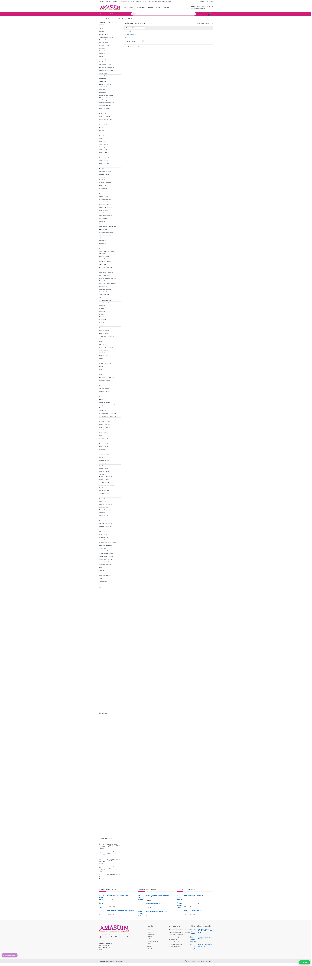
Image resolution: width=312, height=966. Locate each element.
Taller (100, 578)
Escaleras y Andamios (105, 182)
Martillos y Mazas (104, 218)
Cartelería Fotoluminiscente (106, 518)
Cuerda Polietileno (104, 155)
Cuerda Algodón (103, 141)
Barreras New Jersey (104, 510)
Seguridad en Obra (104, 490)
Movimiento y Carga (104, 383)
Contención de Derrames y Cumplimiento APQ (106, 96)
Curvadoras (102, 194)
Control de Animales (104, 108)
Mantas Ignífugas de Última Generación (179, 930)
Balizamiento (102, 501)
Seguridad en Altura (104, 488)
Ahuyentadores (103, 111)
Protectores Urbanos (104, 380)
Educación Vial (103, 532)
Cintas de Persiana (104, 430)
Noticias (150, 7)
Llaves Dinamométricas (105, 215)
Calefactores (102, 81)
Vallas (100, 567)
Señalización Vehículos (105, 562)
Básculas (101, 344)
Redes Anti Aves (103, 122)
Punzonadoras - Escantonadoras (108, 226)
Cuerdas (101, 138)
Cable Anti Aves (103, 114)
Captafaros (102, 512)
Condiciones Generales (153, 939)
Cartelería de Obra (104, 515)
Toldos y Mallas (103, 581)
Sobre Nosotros (140, 7)
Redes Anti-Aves (173, 939)
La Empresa (150, 936)
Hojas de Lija (102, 51)
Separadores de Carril (105, 564)
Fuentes (101, 366)
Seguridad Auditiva (104, 482)
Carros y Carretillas (104, 388)
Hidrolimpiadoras (104, 275)
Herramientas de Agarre (105, 199)
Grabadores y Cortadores (106, 272)
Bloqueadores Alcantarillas (106, 102)
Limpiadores (102, 319)
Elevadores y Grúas (104, 391)
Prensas (101, 224)
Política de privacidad (152, 941)
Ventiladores (102, 92)
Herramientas (103, 188)
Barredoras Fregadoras (105, 246)
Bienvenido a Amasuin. (104, 1)
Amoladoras (102, 240)
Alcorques (102, 352)
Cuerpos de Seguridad (105, 471)
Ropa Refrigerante (104, 463)
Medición (101, 341)
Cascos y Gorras (103, 468)
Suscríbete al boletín (10, 955)
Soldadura (102, 570)
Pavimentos (102, 419)
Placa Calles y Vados (104, 537)
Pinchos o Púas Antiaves (175, 942)
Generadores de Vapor (105, 270)
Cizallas (101, 191)
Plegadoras (102, 221)
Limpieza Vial (102, 322)
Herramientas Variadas (105, 204)
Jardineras (102, 369)
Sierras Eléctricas (103, 292)
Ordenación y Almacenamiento (107, 416)
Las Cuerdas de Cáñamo (175, 944)
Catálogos (158, 7)
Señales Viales (103, 548)
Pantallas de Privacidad (105, 477)
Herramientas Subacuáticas (106, 303)
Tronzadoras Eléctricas (105, 300)
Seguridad (102, 466)
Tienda (202, 1)
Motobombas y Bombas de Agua (108, 281)
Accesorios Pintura (104, 438)
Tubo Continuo (103, 180)
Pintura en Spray (103, 446)
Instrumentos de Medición (106, 347)
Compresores (102, 410)
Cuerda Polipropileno (105, 158)
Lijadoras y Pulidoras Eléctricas (107, 278)
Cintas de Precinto (104, 174)
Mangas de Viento (104, 534)
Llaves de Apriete (103, 210)
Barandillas (102, 361)
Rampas (101, 399)
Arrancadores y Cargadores (106, 336)
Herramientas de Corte (105, 202)
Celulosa (101, 317)
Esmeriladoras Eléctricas (105, 259)
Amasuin (102, 961)
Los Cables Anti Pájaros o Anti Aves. (178, 937)
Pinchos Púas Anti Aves (105, 119)
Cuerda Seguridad (104, 163)
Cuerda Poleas (103, 149)
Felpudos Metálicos (104, 421)
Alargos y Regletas (104, 333)
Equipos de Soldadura (105, 575)
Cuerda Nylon (103, 147)
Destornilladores (103, 196)
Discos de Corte (103, 136)
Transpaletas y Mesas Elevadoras (108, 405)
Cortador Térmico (104, 256)
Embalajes (102, 169)
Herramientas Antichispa (106, 232)
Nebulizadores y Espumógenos (107, 283)
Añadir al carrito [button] (142, 41)
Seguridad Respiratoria (105, 496)
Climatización (102, 78)
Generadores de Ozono (105, 267)
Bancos (101, 358)
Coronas (101, 130)
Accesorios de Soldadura (105, 573)
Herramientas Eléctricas (105, 235)
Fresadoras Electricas (105, 261)
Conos (101, 529)
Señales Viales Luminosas (106, 556)
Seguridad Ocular (104, 493)
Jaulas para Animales (104, 116)
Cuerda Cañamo (103, 144)
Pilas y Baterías (103, 339)
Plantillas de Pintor (104, 449)
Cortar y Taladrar (103, 125)
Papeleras (102, 372)
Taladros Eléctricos (104, 294)
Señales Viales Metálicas (105, 559)
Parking (101, 374)
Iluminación (102, 305)
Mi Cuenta (210, 1)
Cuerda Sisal (102, 166)
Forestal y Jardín (103, 185)
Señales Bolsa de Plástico (106, 551)
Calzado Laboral (103, 73)
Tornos (101, 297)
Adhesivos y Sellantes (105, 64)
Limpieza (101, 314)
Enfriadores (102, 89)
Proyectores (102, 311)
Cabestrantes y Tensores (105, 386)
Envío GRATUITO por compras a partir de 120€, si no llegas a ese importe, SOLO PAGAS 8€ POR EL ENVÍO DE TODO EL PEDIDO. (142, 1)
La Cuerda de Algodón (174, 946)
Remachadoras (103, 229)
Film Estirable (103, 177)
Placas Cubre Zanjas (104, 540)
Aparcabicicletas (103, 355)
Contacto (166, 7)
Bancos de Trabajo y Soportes (107, 70)
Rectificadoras (103, 286)
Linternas (101, 308)
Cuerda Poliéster (103, 152)
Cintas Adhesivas (103, 76)
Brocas (101, 127)
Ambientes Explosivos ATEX (106, 67)
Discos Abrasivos (103, 42)
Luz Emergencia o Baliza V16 (176, 934)
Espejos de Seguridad (105, 363)
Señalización (102, 499)
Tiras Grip (102, 62)
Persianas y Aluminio (104, 427)
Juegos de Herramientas (105, 207)
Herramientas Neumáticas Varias (108, 413)
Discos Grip (102, 48)
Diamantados (102, 133)
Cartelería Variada (104, 521)
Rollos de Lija (102, 59)
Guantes (101, 474)
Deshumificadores (104, 87)
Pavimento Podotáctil (104, 424)
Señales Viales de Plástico (106, 553)
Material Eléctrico (104, 330)
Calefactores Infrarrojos (105, 84)
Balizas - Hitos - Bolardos (105, 504)
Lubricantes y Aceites (105, 328)
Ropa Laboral (102, 457)
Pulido (101, 56)
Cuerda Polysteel (103, 160)
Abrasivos (101, 31)
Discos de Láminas (104, 45)
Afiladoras (102, 238)
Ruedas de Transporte (130, 31)
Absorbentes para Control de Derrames (109, 100)
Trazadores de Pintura (105, 455)
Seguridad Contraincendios (106, 485)
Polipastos (102, 397)
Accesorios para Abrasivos (106, 37)
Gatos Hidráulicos (104, 394)
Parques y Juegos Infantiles (106, 377)
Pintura (101, 435)
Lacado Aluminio (103, 432)
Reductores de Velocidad (106, 545)
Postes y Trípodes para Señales (107, 542)
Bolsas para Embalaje (105, 171)
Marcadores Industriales (105, 444)
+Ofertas (101, 29)
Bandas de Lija (103, 40)
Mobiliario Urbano (104, 350)
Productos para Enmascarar (106, 452)
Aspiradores (102, 243)
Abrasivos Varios (103, 34)
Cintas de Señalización (105, 526)
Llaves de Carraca (104, 213)
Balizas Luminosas (104, 507)
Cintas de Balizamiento (105, 523)
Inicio (125, 7)
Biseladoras (102, 249)
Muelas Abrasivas (104, 53)
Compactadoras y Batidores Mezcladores (106, 252)
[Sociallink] (99, 953)
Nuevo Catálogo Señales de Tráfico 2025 (179, 932)
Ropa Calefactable (104, 460)
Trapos (101, 325)
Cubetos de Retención (105, 105)
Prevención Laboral (104, 479)
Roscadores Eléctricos (105, 289)
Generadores (102, 264)
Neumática (102, 408)
